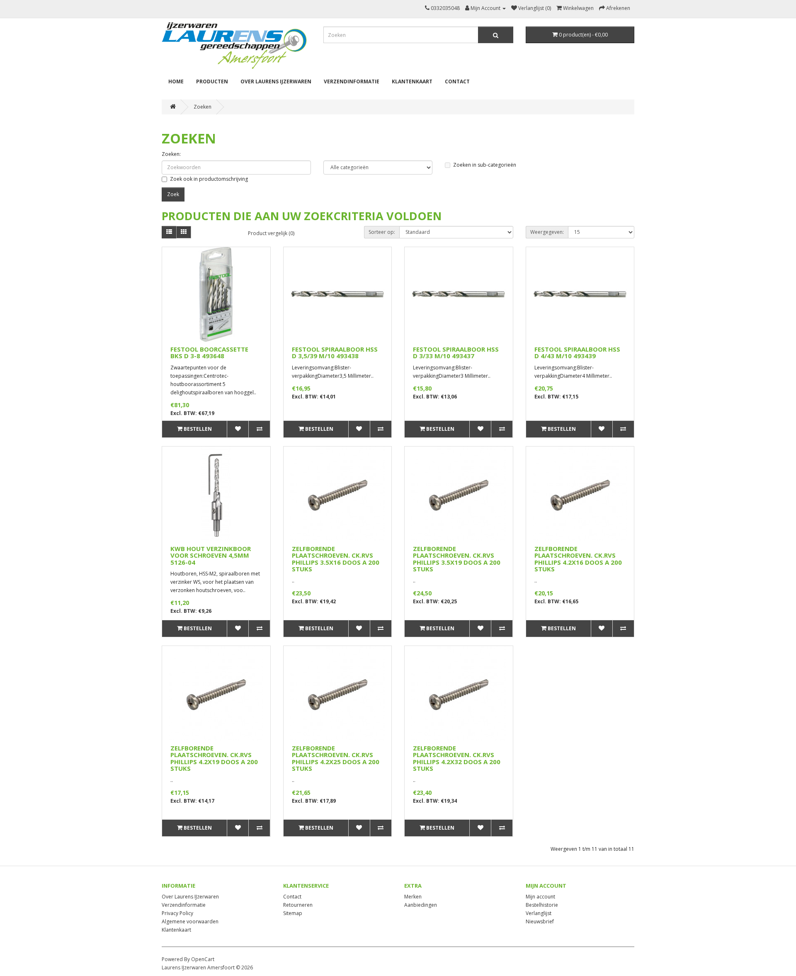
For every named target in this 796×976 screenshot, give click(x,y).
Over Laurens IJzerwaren (275, 81)
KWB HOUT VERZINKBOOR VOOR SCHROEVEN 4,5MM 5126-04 (210, 555)
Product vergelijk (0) (271, 233)
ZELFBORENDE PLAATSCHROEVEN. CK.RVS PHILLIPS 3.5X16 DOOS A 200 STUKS (335, 558)
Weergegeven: (547, 232)
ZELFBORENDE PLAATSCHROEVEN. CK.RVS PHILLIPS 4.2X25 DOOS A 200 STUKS (335, 758)
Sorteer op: (382, 232)
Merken (413, 896)
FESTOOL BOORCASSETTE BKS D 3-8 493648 (209, 352)
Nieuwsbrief (540, 921)
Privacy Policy (177, 913)
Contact (457, 81)
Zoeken (202, 106)
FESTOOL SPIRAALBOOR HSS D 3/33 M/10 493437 (456, 352)
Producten (212, 81)
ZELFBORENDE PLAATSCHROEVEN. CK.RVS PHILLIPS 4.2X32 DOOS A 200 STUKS (456, 758)
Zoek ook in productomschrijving (209, 178)
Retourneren (298, 904)
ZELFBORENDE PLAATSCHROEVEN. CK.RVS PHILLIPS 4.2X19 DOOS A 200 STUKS (214, 758)
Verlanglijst (538, 913)
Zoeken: (171, 154)
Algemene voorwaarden (190, 921)
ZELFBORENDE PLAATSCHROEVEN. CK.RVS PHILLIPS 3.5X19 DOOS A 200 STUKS (456, 558)
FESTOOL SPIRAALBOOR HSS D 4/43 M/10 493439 (577, 352)
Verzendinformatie (351, 81)
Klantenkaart (412, 81)
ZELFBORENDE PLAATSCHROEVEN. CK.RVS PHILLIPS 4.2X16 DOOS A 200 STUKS (578, 558)
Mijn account (540, 896)
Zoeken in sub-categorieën (484, 164)
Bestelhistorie (542, 904)
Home (176, 81)
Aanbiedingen (420, 904)
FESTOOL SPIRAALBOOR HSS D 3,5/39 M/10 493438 (335, 352)
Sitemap (292, 913)
